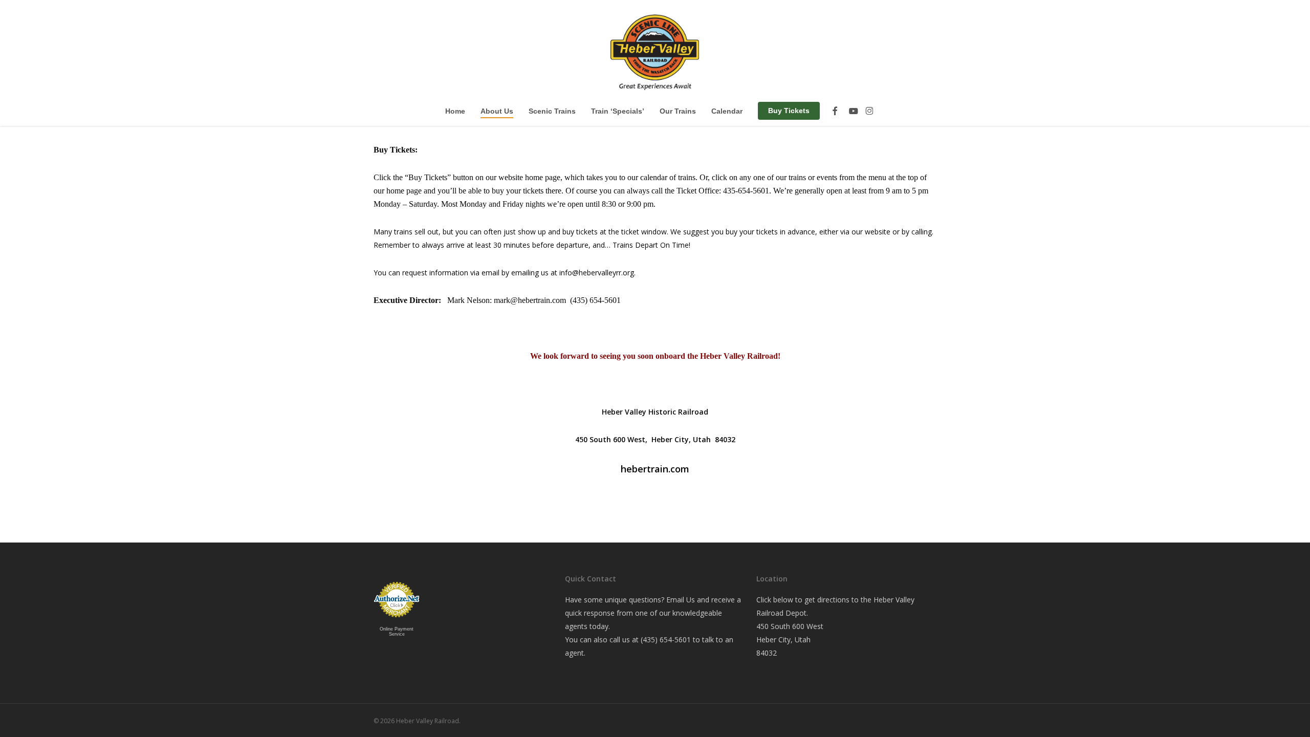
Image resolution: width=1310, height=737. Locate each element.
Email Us (680, 599)
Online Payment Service (396, 631)
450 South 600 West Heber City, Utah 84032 (789, 639)
